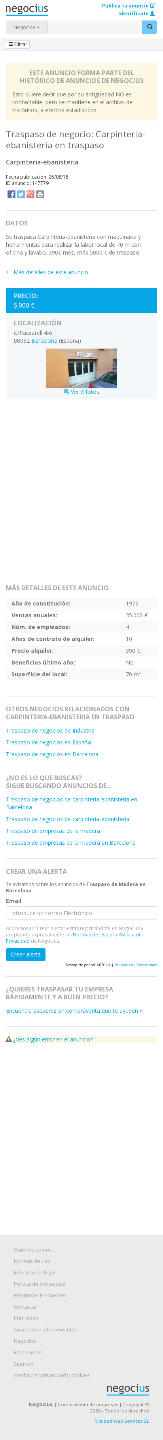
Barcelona (44, 340)
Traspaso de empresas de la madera (53, 830)
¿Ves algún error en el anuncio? (53, 1039)
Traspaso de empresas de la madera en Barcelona (71, 842)
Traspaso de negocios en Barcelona (52, 754)
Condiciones (146, 964)
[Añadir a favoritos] (30, 194)
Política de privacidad (39, 1284)
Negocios (25, 27)
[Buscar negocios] (149, 27)
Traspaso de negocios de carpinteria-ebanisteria (67, 819)
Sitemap (24, 1363)
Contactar (25, 1306)
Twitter (21, 194)
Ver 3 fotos (84, 391)
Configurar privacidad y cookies (52, 1375)
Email (13, 901)
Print (40, 194)
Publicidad (26, 1318)
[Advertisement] (81, 499)
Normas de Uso (90, 934)
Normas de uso (32, 1261)
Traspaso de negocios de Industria (50, 730)
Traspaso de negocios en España (48, 742)
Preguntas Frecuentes (40, 1295)
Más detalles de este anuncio (50, 272)
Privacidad (123, 964)
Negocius (85, 1390)
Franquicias (28, 1352)
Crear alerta (26, 954)
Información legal (34, 1272)
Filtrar (20, 44)
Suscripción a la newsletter (46, 1329)
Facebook (11, 194)
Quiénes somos (33, 1249)
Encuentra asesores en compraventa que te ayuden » (74, 1010)
